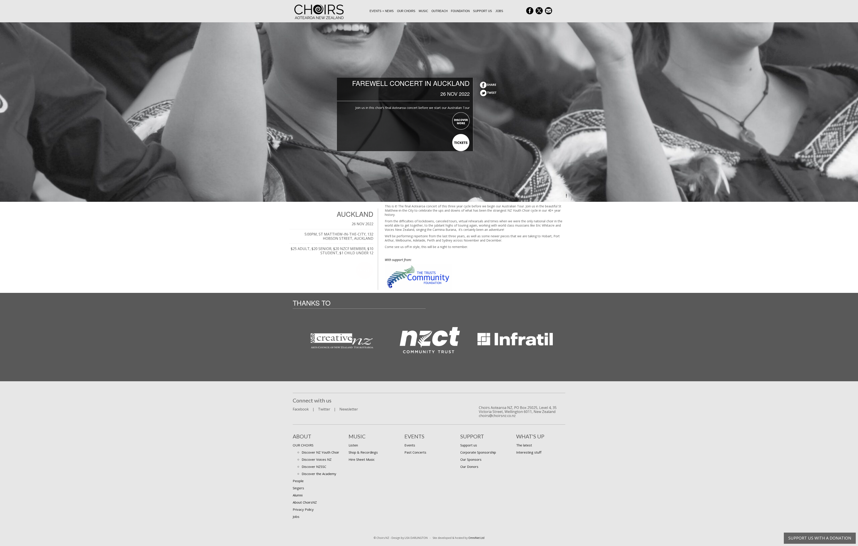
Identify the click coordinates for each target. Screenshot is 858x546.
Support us (482, 11)
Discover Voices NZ (317, 459)
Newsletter (348, 409)
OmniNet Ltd (476, 538)
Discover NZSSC (314, 466)
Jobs (499, 11)
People (298, 481)
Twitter (324, 409)
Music (423, 11)
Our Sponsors (471, 459)
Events (409, 445)
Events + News (382, 11)
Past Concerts (415, 452)
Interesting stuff (528, 452)
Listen (353, 445)
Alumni (298, 495)
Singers (298, 488)
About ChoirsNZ (305, 502)
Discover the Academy (319, 473)
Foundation (460, 11)
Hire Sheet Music (362, 459)
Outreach (439, 11)
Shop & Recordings (363, 452)
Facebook (301, 409)
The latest (524, 445)
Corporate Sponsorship (478, 452)
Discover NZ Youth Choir (320, 452)
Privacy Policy (303, 509)
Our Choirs (406, 11)
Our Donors (469, 466)
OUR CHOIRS (303, 445)
